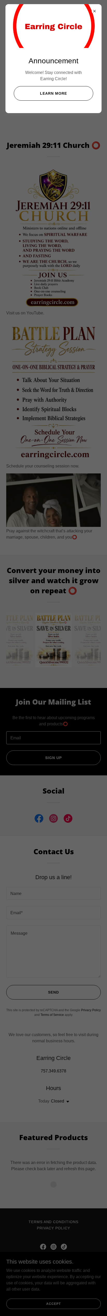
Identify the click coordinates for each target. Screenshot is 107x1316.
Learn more (53, 93)
